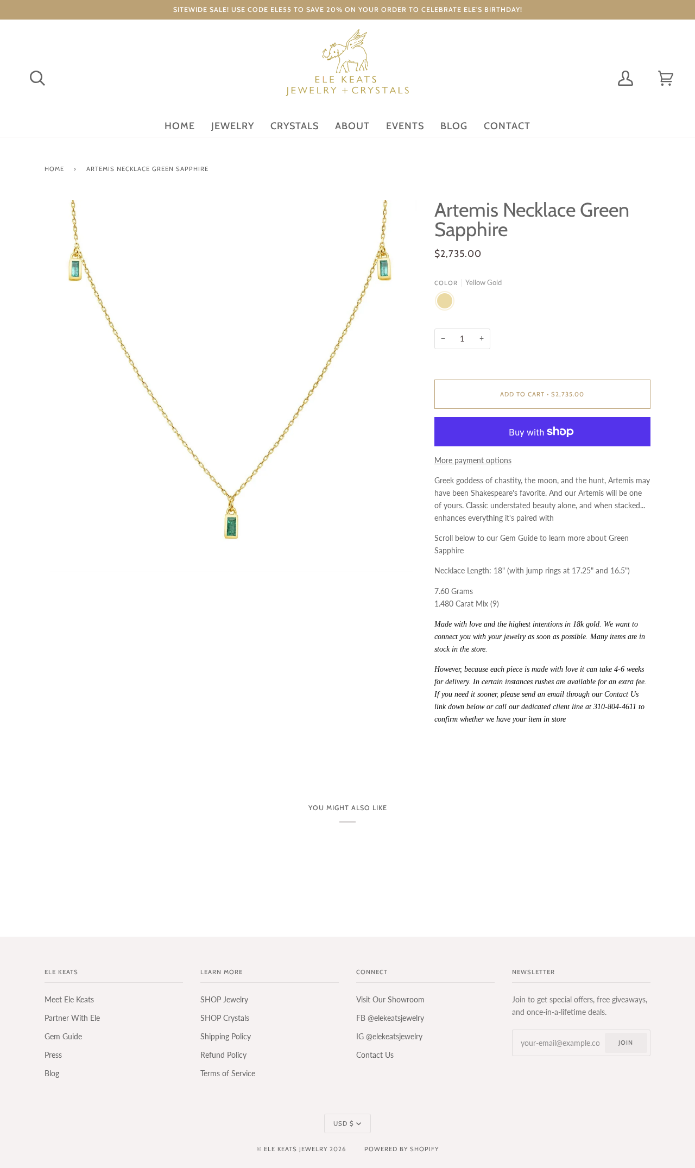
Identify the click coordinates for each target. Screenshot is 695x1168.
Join (625, 1042)
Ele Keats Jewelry (295, 1149)
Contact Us (375, 1054)
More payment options (472, 460)
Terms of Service (227, 1073)
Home (54, 169)
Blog (52, 1073)
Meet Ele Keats (69, 999)
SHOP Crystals (224, 1017)
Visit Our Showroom (390, 999)
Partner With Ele (72, 1017)
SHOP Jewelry (224, 999)
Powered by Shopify (401, 1149)
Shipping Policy (225, 1036)
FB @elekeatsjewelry (390, 1017)
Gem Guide (63, 1036)
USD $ (343, 1123)
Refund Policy (223, 1054)
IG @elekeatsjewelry (389, 1036)
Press (53, 1054)
